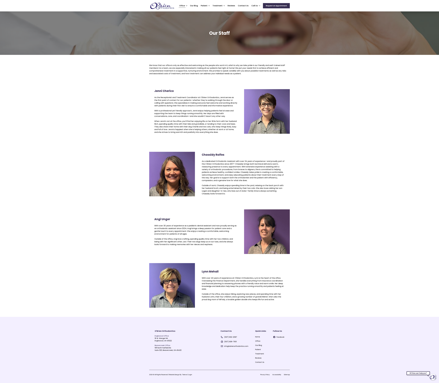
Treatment (217, 5)
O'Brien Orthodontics (165, 331)
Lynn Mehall (210, 271)
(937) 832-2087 (230, 337)
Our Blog (194, 5)
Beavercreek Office (162, 345)
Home (257, 337)
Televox (184, 375)
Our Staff (219, 33)
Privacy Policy (265, 375)
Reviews (231, 5)
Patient (204, 5)
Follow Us (277, 331)
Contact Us (243, 5)
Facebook (280, 337)
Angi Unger (162, 219)
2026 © (170, 375)
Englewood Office (162, 336)
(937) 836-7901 (230, 341)
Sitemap (287, 375)
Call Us (254, 5)
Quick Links (260, 331)
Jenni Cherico (164, 91)
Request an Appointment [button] (276, 6)
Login (190, 375)
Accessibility (276, 375)
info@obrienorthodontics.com (236, 346)
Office (182, 5)
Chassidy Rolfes (213, 154)
